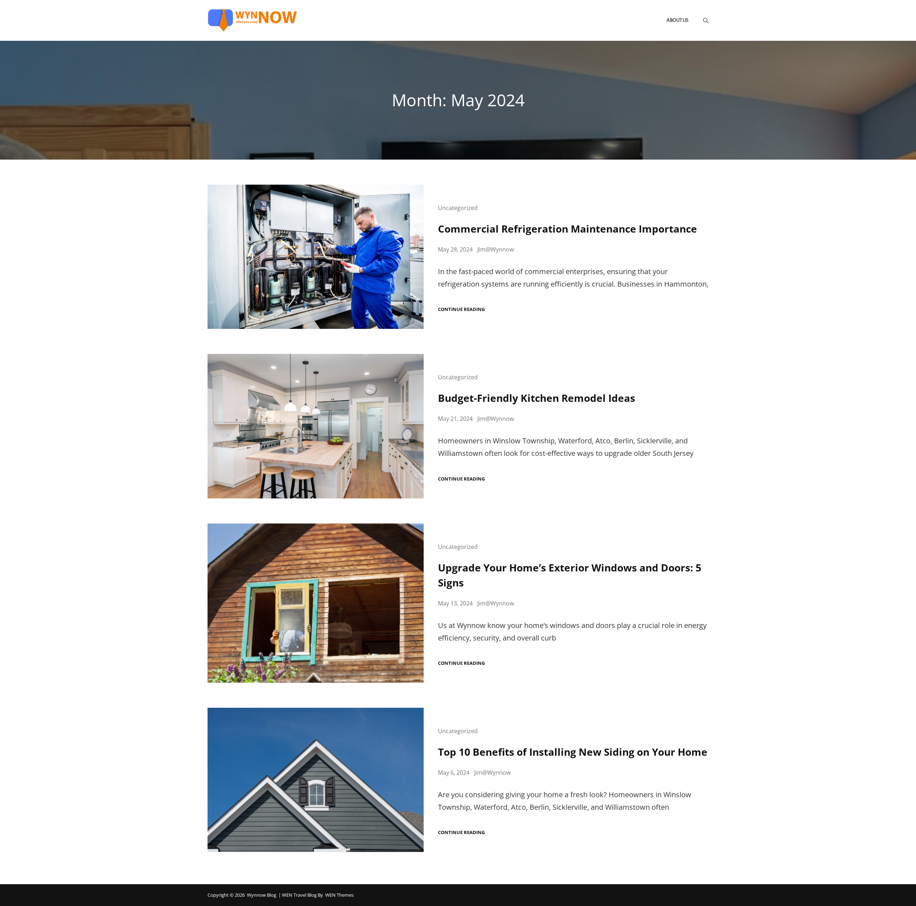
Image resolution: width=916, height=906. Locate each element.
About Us (677, 20)
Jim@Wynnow (495, 249)
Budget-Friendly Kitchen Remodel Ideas (536, 398)
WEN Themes (339, 895)
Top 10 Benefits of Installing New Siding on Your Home (572, 752)
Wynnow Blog (261, 895)
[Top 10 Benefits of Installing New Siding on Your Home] (316, 780)
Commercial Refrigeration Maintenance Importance (567, 228)
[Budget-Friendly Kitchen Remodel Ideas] (316, 426)
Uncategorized (458, 208)
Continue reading (461, 309)
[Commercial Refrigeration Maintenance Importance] (316, 257)
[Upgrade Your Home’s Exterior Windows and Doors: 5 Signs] (316, 603)
